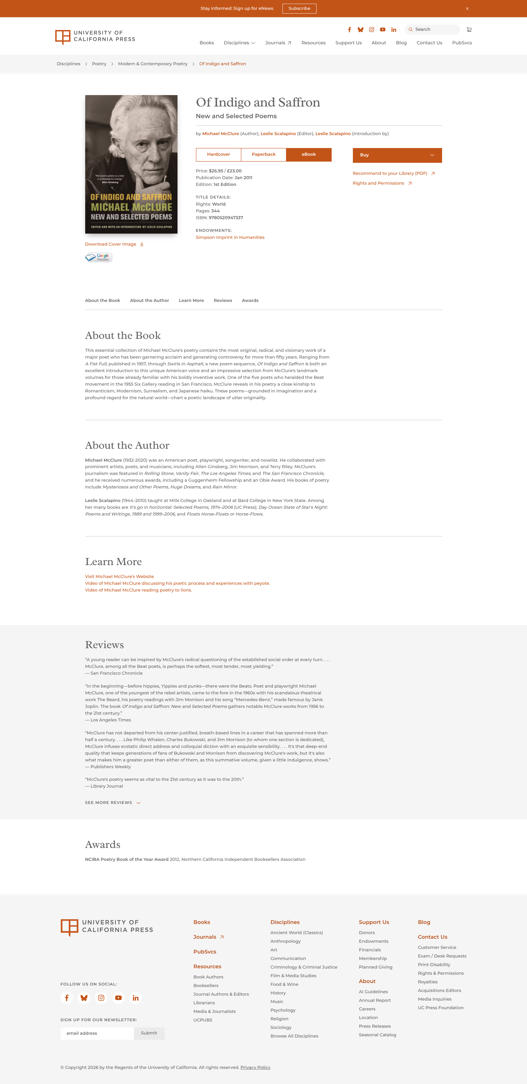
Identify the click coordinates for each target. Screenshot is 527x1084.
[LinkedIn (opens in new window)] (394, 29)
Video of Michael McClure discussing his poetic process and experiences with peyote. (177, 583)
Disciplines (69, 63)
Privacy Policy (255, 1067)
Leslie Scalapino (278, 133)
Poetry (99, 63)
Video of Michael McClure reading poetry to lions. (138, 590)
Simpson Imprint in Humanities (230, 237)
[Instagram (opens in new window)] (372, 29)
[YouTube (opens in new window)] (383, 29)
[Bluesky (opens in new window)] (360, 29)
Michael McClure (220, 133)
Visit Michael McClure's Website (119, 576)
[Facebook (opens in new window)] (349, 29)
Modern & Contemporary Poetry (153, 63)
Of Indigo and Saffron (222, 63)
